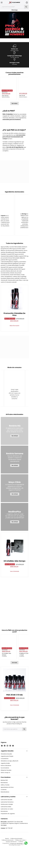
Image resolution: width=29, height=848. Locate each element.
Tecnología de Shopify (14, 845)
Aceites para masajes (7, 804)
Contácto (20, 841)
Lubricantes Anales (6, 806)
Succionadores (5, 768)
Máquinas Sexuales (6, 770)
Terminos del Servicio (11, 841)
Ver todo (14, 662)
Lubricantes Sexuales (6, 799)
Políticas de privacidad (16, 838)
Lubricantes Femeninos (7, 802)
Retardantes (4, 782)
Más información (14, 325)
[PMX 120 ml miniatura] (16, 561)
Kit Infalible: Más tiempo (6, 654)
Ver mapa (3, 825)
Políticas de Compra (20, 840)
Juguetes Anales (5, 763)
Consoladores (4, 758)
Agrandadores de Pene (7, 787)
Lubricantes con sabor (7, 809)
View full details (14, 571)
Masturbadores (5, 792)
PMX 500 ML (5, 96)
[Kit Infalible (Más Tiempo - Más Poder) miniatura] (10, 561)
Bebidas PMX (4, 780)
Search (7, 838)
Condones (3, 789)
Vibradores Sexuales (6, 754)
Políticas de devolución (8, 840)
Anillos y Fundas (5, 785)
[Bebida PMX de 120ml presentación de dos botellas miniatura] (5, 313)
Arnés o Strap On (5, 772)
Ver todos (14, 103)
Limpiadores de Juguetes (8, 813)
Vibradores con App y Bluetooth (9, 761)
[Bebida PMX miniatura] (5, 694)
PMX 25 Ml (22, 95)
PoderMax (4, 656)
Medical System (6, 97)
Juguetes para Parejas (7, 756)
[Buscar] (26, 7)
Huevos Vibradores (6, 765)
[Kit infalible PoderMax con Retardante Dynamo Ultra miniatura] (5, 561)
